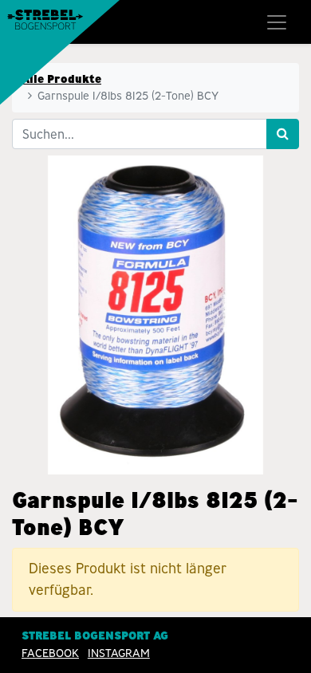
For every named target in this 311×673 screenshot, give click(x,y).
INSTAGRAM (119, 653)
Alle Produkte (61, 79)
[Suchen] (282, 134)
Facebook (50, 653)
